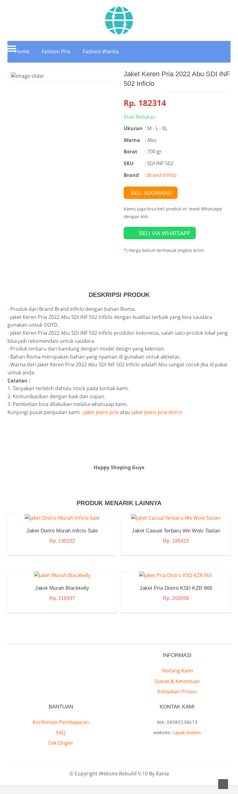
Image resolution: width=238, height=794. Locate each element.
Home (22, 51)
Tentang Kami (177, 670)
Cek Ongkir (60, 742)
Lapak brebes (186, 732)
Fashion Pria (56, 51)
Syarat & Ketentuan (177, 681)
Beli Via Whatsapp (164, 233)
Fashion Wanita (101, 51)
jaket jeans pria (101, 412)
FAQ (60, 732)
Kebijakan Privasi (177, 691)
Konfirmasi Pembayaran (61, 722)
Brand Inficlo (162, 175)
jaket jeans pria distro (157, 412)
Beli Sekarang (151, 192)
